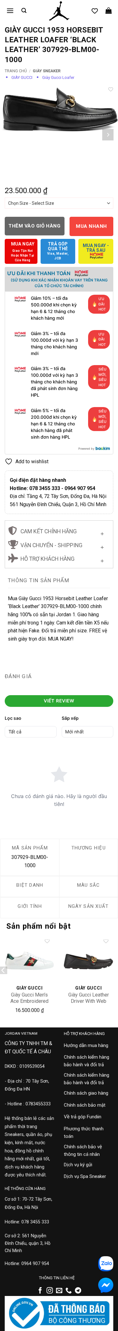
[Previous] (10, 134)
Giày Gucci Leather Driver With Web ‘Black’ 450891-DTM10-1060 (88, 1004)
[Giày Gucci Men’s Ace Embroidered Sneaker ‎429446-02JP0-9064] (29, 960)
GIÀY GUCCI (21, 77)
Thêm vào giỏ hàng (34, 226)
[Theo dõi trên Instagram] (50, 1291)
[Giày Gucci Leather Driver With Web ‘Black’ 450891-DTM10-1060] (88, 960)
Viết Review (59, 700)
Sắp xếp (70, 718)
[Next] (107, 134)
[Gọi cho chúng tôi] (68, 1291)
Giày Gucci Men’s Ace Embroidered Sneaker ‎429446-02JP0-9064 (29, 1004)
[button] (10, 10)
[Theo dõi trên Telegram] (78, 1291)
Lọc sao (13, 718)
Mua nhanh (91, 226)
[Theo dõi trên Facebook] (40, 1291)
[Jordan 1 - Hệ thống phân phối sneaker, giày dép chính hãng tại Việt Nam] (59, 11)
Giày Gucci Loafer (58, 77)
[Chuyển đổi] (102, 532)
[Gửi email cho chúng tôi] (59, 1291)
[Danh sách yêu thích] (94, 11)
